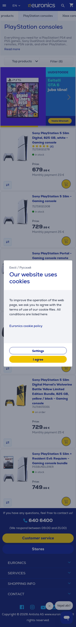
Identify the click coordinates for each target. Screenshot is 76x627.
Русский (25, 267)
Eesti (13, 267)
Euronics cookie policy (25, 326)
